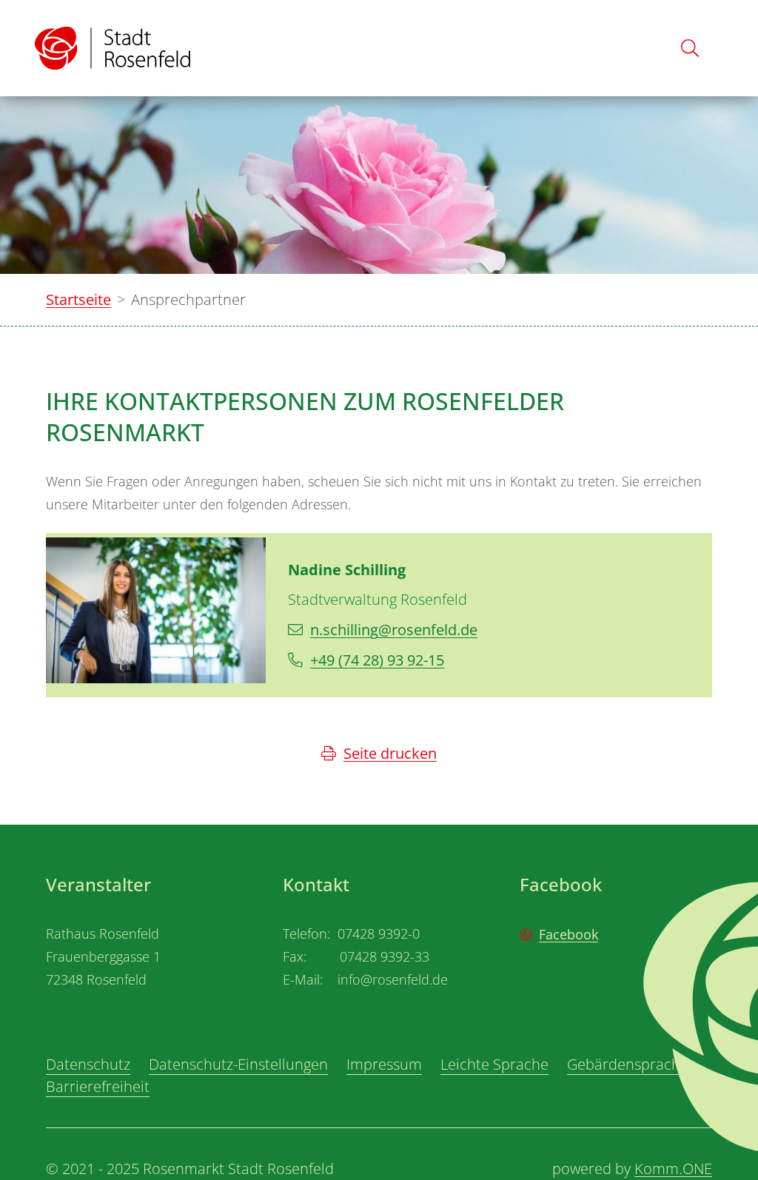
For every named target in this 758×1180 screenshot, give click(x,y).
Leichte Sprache (494, 1064)
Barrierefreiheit (98, 1086)
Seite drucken (390, 753)
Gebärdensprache (627, 1064)
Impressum (384, 1064)
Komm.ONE (673, 1169)
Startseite (78, 299)
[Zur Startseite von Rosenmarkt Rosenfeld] (112, 48)
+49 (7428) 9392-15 (377, 660)
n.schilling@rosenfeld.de (393, 630)
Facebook (568, 934)
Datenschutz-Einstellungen (238, 1064)
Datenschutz (88, 1064)
